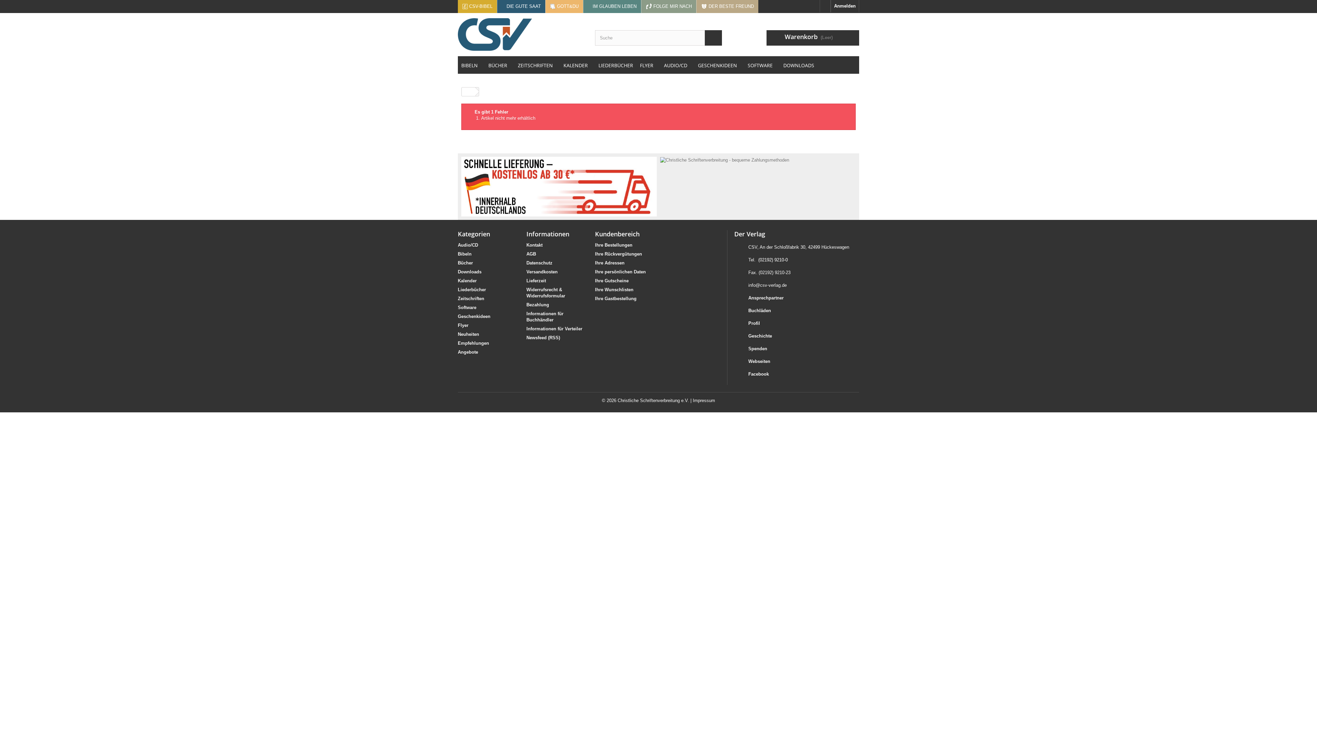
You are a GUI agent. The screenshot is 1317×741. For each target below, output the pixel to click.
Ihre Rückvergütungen (618, 254)
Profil (754, 323)
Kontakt (534, 245)
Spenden (757, 348)
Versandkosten (542, 271)
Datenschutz (539, 263)
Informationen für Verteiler (554, 328)
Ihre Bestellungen (613, 245)
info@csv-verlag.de (767, 285)
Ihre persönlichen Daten (620, 271)
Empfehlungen (473, 343)
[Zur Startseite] (825, 6)
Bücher (465, 263)
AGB (531, 254)
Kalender (467, 280)
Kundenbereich (617, 234)
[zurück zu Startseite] (468, 91)
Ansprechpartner (766, 298)
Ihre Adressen (610, 263)
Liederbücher (472, 289)
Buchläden (759, 310)
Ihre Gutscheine (612, 280)
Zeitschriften (471, 298)
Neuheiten (468, 334)
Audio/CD (468, 245)
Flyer (463, 325)
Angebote (468, 352)
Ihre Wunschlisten (614, 289)
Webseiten (759, 361)
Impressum (704, 400)
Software (467, 307)
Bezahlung (537, 304)
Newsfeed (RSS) (543, 337)
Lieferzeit (536, 280)
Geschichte (760, 336)
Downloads (470, 271)
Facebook (758, 374)
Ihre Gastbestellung (616, 298)
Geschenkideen (474, 316)
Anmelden (845, 6)
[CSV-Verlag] (521, 34)
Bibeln (465, 254)
